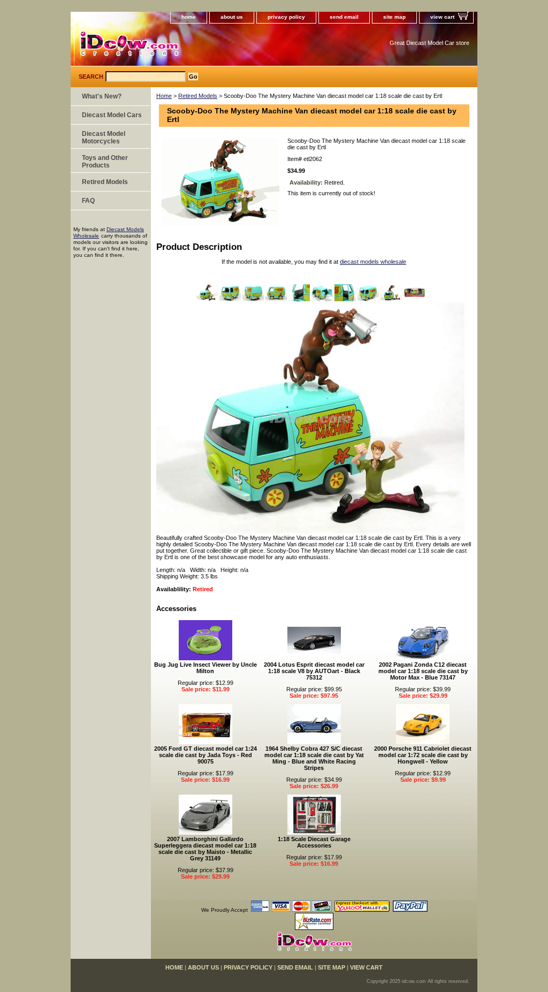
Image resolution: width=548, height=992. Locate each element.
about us (231, 17)
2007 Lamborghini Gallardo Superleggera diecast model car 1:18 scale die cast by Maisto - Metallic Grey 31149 (205, 848)
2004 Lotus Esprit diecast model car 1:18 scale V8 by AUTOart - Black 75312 (314, 671)
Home (164, 96)
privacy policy (286, 17)
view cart (442, 17)
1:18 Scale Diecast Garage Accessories (314, 842)
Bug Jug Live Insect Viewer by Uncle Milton (205, 667)
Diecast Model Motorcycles (103, 137)
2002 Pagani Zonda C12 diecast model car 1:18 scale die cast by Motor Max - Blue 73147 (423, 671)
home (188, 17)
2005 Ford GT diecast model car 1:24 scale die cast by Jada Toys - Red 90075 (205, 755)
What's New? (101, 96)
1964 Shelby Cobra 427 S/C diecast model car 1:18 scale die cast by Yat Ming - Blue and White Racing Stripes (314, 758)
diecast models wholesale (373, 261)
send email (344, 17)
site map (394, 17)
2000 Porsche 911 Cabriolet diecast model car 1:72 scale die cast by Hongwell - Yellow (422, 755)
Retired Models (197, 96)
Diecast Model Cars (112, 115)
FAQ (88, 200)
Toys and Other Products (105, 161)
